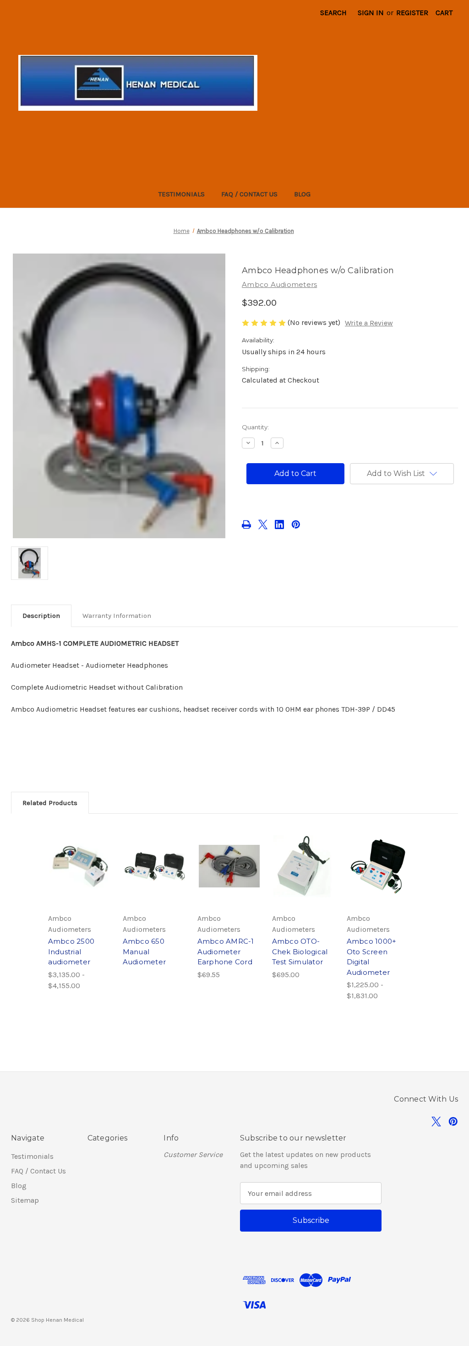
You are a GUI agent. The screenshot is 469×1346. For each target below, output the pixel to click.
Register (412, 12)
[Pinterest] (295, 524)
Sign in (371, 12)
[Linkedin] (279, 524)
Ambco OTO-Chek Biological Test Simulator (300, 951)
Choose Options (80, 875)
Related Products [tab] (49, 803)
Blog (302, 194)
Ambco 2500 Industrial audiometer (71, 951)
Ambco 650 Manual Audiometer (144, 951)
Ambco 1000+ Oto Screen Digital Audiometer (372, 957)
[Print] (246, 524)
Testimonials (181, 194)
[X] (262, 524)
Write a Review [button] (369, 323)
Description (41, 615)
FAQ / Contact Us (249, 194)
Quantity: (255, 427)
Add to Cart (229, 875)
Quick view (75, 853)
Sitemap (25, 1200)
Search (333, 12)
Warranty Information (116, 615)
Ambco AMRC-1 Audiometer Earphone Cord (225, 951)
